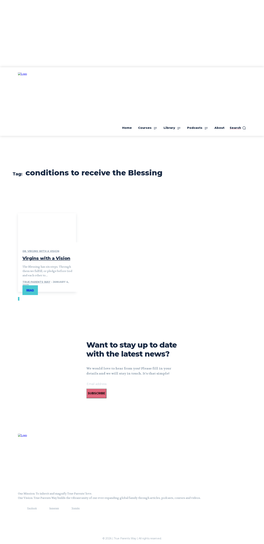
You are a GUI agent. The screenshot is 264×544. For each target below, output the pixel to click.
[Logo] (36, 459)
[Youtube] (65, 508)
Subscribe (96, 393)
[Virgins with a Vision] (47, 227)
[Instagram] (42, 508)
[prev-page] (18, 299)
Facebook (32, 508)
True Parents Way (36, 282)
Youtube (75, 508)
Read (30, 290)
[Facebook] (20, 508)
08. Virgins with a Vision (40, 251)
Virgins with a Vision (46, 258)
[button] (238, 128)
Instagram (54, 508)
